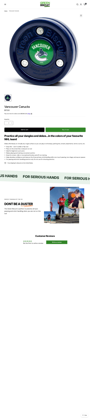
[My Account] (81, 4)
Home (5, 11)
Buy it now (65, 130)
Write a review (57, 242)
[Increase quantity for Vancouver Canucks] (11, 123)
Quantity (6, 119)
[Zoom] (81, 15)
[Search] (77, 4)
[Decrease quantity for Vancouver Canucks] (5, 123)
